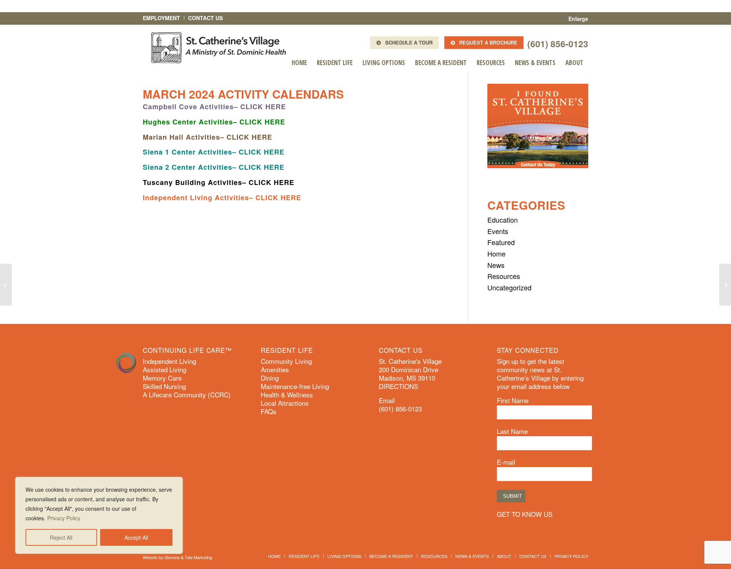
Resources (503, 276)
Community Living (286, 361)
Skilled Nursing (164, 386)
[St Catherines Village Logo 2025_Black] (218, 47)
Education (502, 220)
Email (387, 400)
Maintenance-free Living (295, 386)
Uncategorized (509, 287)
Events (497, 231)
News (495, 265)
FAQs (268, 411)
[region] (99, 515)
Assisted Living (164, 369)
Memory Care (162, 378)
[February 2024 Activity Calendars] (6, 285)
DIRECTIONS (398, 386)
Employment (161, 18)
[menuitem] (299, 62)
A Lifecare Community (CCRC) (187, 394)
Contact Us (205, 18)
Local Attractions (285, 403)
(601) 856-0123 (557, 43)
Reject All (61, 537)
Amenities (275, 369)
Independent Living (169, 361)
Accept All (136, 537)
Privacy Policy (63, 518)
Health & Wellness (287, 394)
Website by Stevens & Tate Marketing (177, 557)
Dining (270, 378)
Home (496, 253)
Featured (501, 242)
